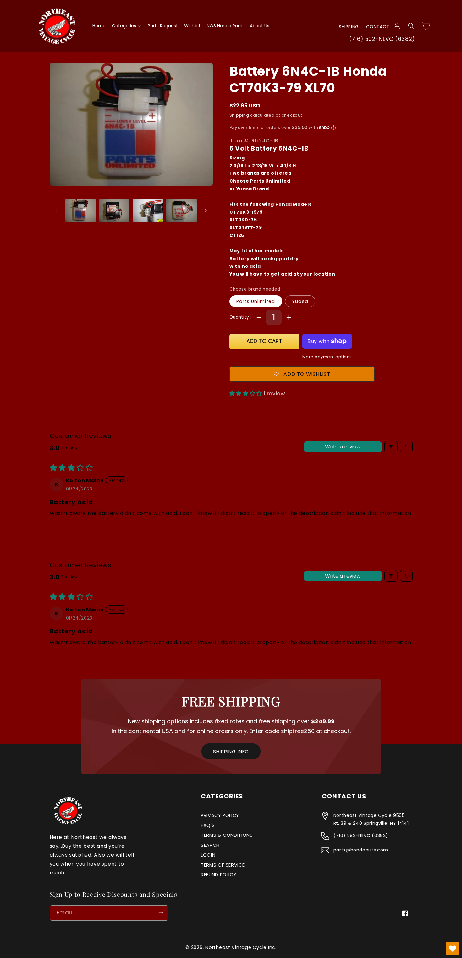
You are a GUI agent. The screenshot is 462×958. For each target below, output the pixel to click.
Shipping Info (231, 751)
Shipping (349, 27)
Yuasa (300, 301)
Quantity (239, 317)
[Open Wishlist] (452, 948)
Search (210, 845)
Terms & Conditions (227, 835)
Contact (377, 27)
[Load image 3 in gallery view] (148, 210)
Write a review (342, 446)
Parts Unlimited (255, 301)
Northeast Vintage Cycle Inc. (241, 947)
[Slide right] (206, 210)
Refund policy (218, 875)
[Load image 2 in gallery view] (114, 210)
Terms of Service (223, 865)
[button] (411, 26)
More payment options (327, 356)
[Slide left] (56, 210)
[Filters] (391, 446)
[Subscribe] (160, 913)
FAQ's (208, 825)
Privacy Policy (220, 815)
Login (208, 855)
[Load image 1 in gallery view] (80, 210)
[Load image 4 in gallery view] (181, 210)
